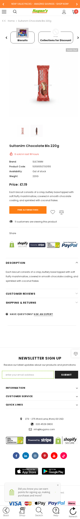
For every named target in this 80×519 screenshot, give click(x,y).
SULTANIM (38, 161)
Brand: (13, 161)
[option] (40, 4)
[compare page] (75, 353)
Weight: (13, 176)
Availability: (15, 171)
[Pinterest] (44, 455)
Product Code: (17, 166)
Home (11, 20)
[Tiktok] (63, 455)
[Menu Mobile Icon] (4, 12)
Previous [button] (6, 38)
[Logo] (40, 11)
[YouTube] (54, 455)
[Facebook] (16, 455)
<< (4, 21)
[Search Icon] (18, 12)
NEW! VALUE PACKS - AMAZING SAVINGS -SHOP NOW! (40, 3)
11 (15, 221)
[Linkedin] (25, 455)
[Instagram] (35, 455)
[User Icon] (64, 12)
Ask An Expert (43, 314)
